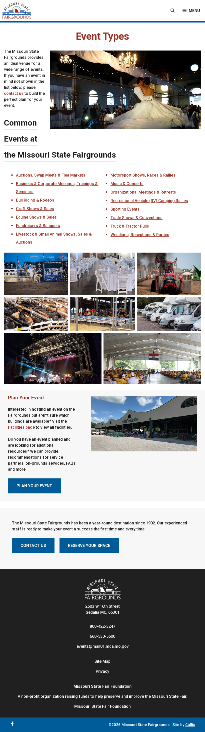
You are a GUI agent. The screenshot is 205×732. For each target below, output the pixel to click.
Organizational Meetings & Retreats (143, 192)
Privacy (102, 671)
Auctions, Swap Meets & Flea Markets (50, 175)
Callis (190, 724)
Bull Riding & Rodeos (35, 200)
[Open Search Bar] (172, 10)
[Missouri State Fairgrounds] (16, 10)
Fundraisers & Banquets (38, 225)
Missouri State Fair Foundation (102, 706)
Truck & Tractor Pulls (129, 226)
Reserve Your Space (89, 545)
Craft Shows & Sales (35, 208)
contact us (14, 93)
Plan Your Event (34, 485)
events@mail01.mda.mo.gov (102, 646)
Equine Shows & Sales (36, 217)
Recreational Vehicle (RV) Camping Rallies (149, 200)
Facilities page (21, 427)
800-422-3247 (102, 626)
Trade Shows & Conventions (136, 217)
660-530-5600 (102, 636)
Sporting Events (125, 209)
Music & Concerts (127, 183)
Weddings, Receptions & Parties (139, 234)
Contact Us (33, 545)
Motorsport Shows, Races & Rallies (143, 175)
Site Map (102, 661)
